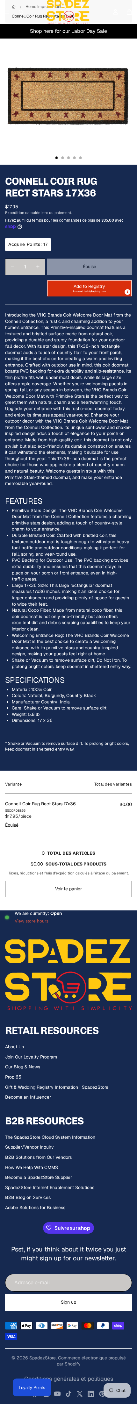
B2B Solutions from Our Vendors (38, 1157)
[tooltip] (127, 292)
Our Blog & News (22, 1067)
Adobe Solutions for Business (35, 1207)
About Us (14, 1047)
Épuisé (89, 266)
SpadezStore (42, 1358)
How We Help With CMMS (31, 1167)
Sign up (68, 1302)
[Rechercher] (21, 12)
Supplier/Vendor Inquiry (29, 1147)
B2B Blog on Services (28, 1197)
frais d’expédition (59, 873)
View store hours (31, 920)
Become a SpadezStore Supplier (38, 1177)
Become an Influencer (28, 1097)
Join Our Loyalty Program (31, 1057)
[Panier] (129, 12)
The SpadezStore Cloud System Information (50, 1137)
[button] (89, 288)
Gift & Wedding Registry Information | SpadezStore (56, 1087)
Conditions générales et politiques (68, 1378)
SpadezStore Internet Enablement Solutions (49, 1187)
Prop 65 (13, 1077)
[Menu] (7, 12)
